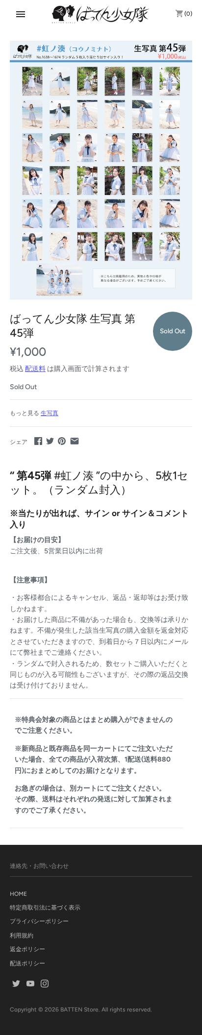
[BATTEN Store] (101, 14)
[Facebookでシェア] (38, 441)
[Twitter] (16, 984)
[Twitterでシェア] (50, 441)
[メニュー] (20, 14)
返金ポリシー (27, 949)
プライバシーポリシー (39, 921)
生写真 (49, 413)
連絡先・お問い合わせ (39, 865)
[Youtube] (30, 984)
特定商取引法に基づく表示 (45, 907)
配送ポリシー (27, 963)
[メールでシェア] (74, 441)
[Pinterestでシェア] (62, 441)
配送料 (35, 369)
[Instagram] (45, 984)
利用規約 (21, 935)
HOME (18, 893)
